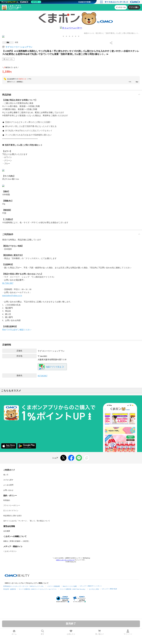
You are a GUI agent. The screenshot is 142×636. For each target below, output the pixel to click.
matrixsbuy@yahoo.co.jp (12, 295)
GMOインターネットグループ (65, 560)
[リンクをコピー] (87, 458)
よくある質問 (8, 485)
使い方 (5, 475)
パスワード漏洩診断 (53, 586)
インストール (121, 7)
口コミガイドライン (10, 511)
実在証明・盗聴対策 (9, 589)
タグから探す (8, 480)
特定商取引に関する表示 (12, 516)
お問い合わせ (8, 490)
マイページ (128, 634)
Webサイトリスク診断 (70, 586)
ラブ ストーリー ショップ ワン (19, 47)
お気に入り (71, 634)
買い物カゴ (99, 634)
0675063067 (42, 376)
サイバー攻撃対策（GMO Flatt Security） (73, 589)
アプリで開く (134, 7)
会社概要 (6, 531)
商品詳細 (6, 94)
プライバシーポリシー (11, 505)
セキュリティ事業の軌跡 (109, 589)
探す (42, 634)
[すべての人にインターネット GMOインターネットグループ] (122, 2)
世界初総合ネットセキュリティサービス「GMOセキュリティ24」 (23, 586)
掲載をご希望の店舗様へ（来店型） (16, 541)
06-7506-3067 (7, 283)
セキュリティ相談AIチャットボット (91, 586)
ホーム (14, 634)
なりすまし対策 (94, 589)
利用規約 (6, 500)
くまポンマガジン (10, 551)
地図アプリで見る (53, 367)
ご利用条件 (7, 234)
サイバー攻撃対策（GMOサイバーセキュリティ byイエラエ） (38, 589)
